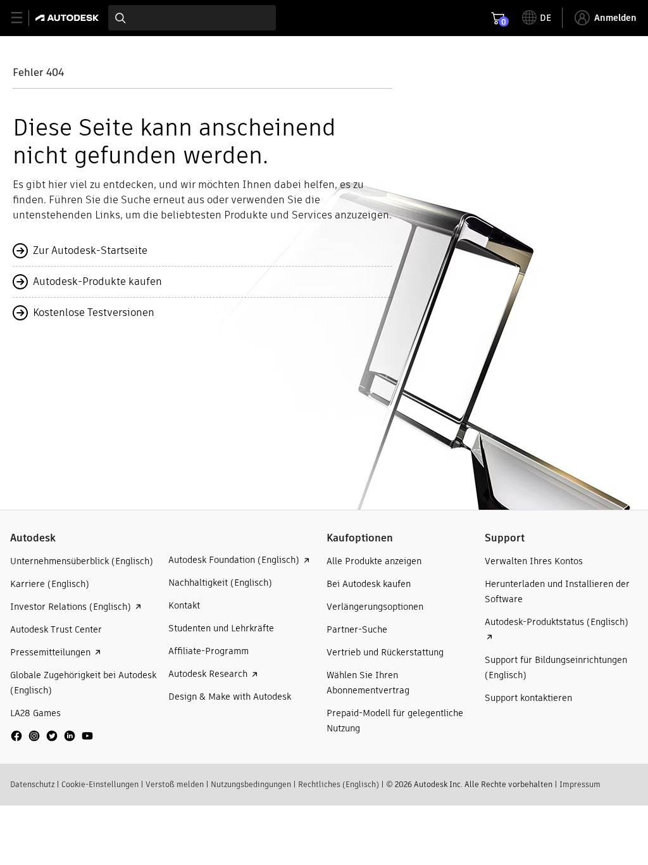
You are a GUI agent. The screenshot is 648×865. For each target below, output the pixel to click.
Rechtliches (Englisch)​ (338, 784)
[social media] (52, 735)
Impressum (580, 784)
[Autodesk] (68, 17)
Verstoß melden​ (175, 784)
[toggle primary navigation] (23, 18)
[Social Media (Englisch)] (52, 740)
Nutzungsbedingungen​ (251, 784)
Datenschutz (32, 784)
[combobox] (192, 17)
